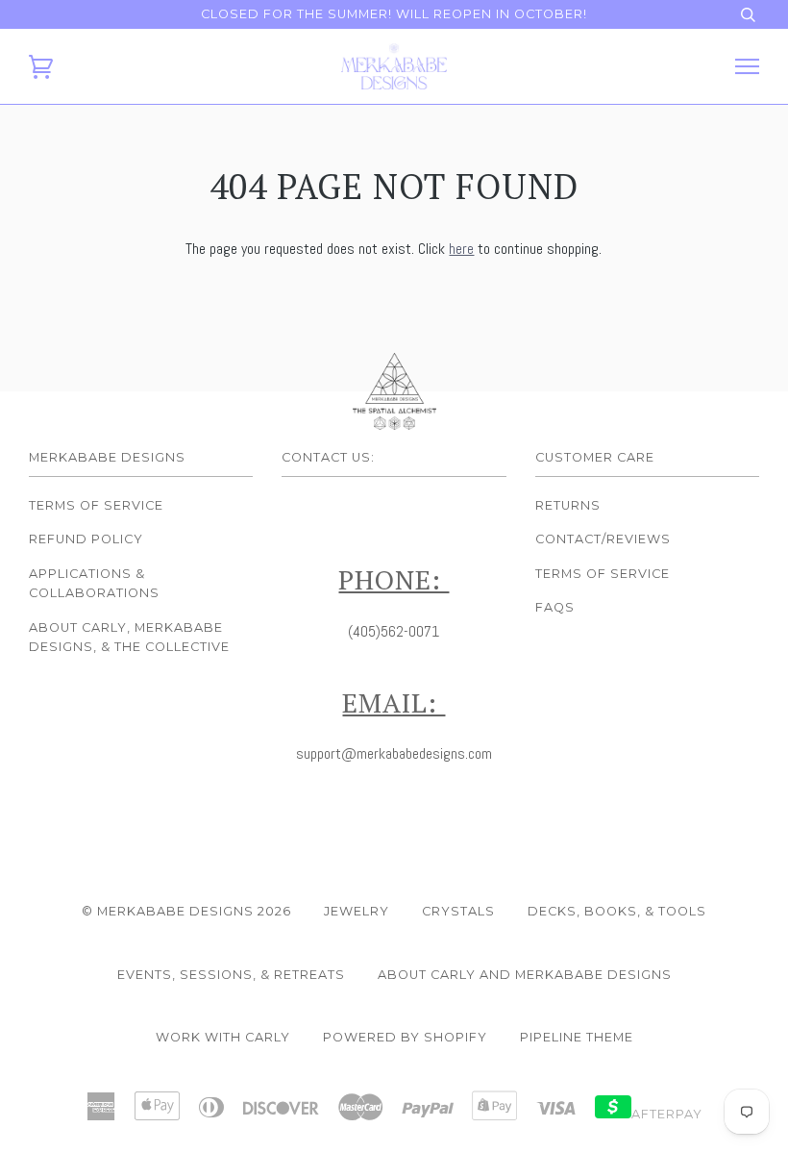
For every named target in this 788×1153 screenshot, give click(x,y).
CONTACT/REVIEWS (603, 539)
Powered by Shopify (405, 1037)
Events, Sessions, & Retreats (231, 974)
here (461, 248)
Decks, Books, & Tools (617, 911)
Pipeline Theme (576, 1037)
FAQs (555, 607)
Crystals (458, 911)
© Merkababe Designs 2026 (186, 911)
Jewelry (356, 911)
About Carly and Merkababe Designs (525, 974)
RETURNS (568, 505)
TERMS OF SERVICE (602, 573)
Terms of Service (96, 505)
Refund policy (86, 539)
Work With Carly (223, 1037)
